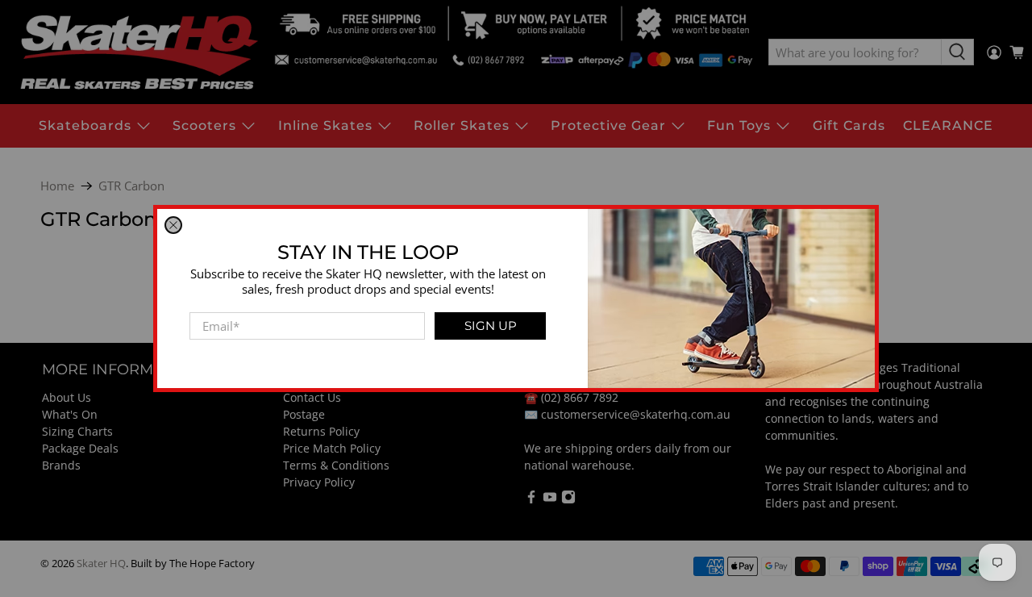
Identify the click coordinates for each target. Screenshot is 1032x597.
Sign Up (490, 325)
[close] (173, 225)
